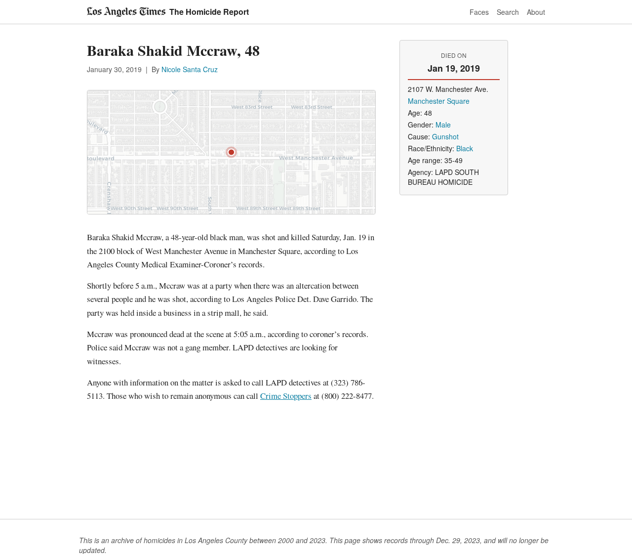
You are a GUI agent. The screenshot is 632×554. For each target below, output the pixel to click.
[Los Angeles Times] (126, 12)
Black (464, 148)
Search (508, 12)
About (536, 12)
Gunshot (445, 136)
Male (443, 124)
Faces (479, 12)
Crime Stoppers (286, 395)
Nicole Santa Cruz (189, 69)
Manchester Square (439, 101)
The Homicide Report (209, 11)
